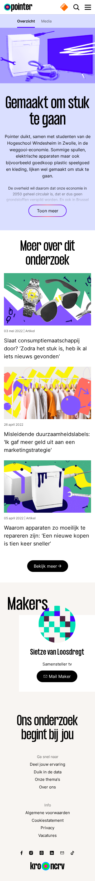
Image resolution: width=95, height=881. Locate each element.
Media (46, 21)
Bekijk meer (45, 566)
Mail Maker (60, 676)
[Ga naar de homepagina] (18, 7)
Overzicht (26, 21)
